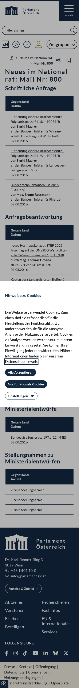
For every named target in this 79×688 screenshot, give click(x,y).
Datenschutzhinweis (21, 361)
